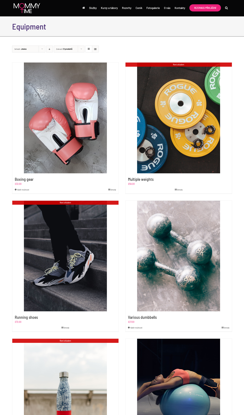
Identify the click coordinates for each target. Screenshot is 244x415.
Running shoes (26, 317)
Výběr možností (23, 189)
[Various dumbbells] (178, 256)
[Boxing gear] (65, 118)
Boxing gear (24, 179)
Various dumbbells (142, 317)
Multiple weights (141, 179)
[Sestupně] (49, 49)
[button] (226, 8)
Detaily (113, 189)
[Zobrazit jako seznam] (95, 49)
